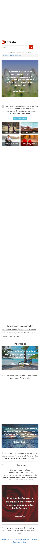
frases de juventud (29, 333)
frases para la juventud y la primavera (12, 333)
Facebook (16, 542)
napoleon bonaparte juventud (10, 336)
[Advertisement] (20, 20)
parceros (34, 539)
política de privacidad (22, 539)
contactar (11, 539)
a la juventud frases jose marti (27, 329)
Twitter (24, 542)
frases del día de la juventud (10, 329)
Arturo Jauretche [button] (20, 118)
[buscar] (31, 47)
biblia (4, 539)
